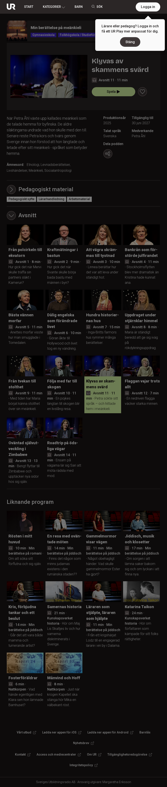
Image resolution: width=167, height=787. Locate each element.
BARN (79, 6)
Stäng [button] (130, 42)
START (28, 6)
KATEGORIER (52, 6)
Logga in (148, 7)
